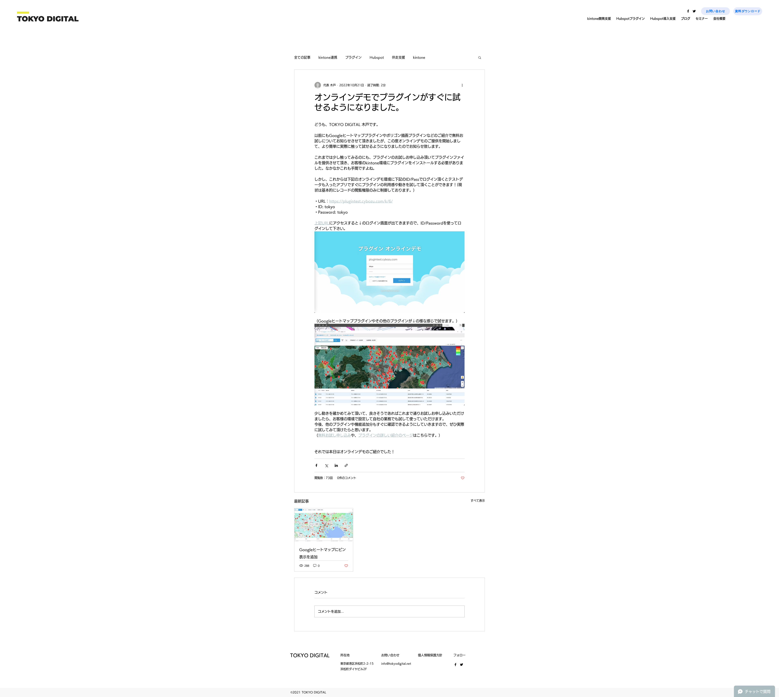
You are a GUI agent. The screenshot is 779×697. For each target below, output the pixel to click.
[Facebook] (688, 11)
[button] (480, 57)
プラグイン (353, 57)
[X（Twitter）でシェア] (326, 465)
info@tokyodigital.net (396, 663)
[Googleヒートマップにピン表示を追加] (323, 524)
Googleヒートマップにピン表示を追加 (322, 553)
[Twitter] (694, 11)
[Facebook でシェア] (316, 465)
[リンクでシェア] (346, 465)
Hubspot (377, 57)
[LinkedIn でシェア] (336, 465)
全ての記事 (302, 57)
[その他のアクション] (462, 85)
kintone (419, 57)
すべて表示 (478, 500)
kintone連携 (327, 57)
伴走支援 (398, 57)
